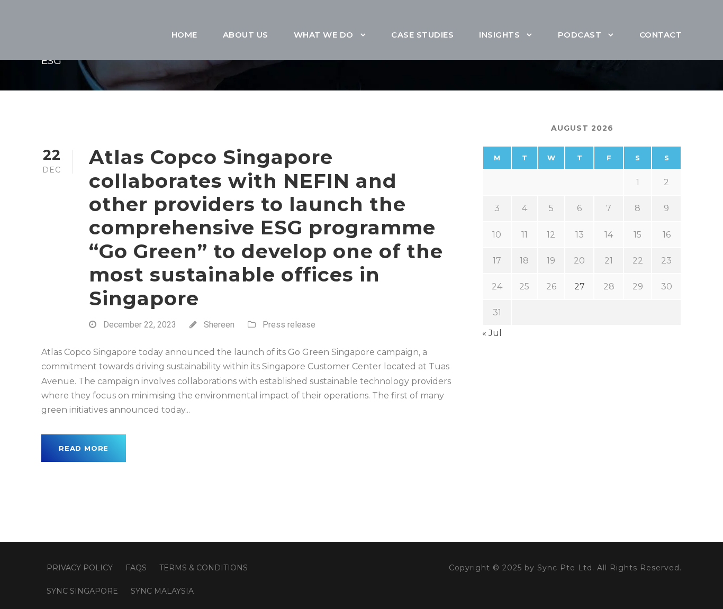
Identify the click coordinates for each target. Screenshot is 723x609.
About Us (245, 35)
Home (184, 35)
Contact (660, 35)
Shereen (219, 325)
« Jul (492, 333)
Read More (84, 448)
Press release (289, 325)
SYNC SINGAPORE (82, 591)
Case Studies (422, 35)
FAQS (136, 567)
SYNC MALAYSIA (162, 591)
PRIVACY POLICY (80, 567)
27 (579, 286)
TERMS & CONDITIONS (203, 567)
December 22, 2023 (139, 325)
